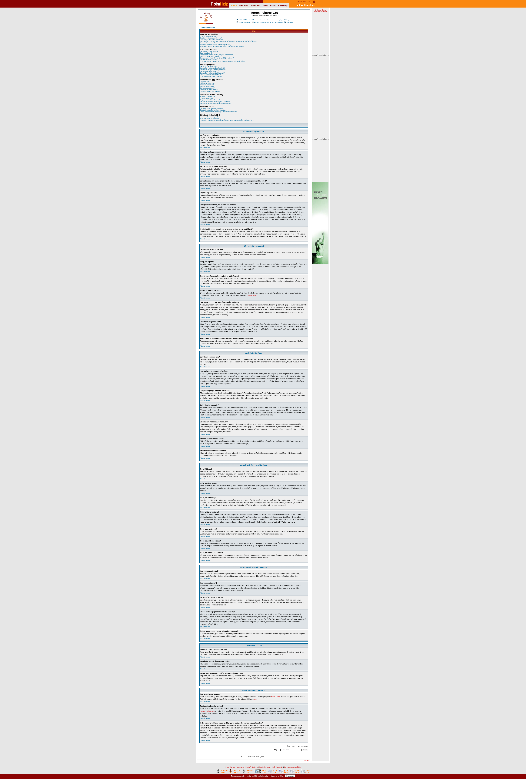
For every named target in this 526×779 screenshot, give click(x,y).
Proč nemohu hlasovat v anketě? (211, 76)
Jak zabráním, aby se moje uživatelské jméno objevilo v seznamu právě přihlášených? (229, 41)
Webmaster (240, 767)
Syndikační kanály (265, 767)
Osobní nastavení (245, 22)
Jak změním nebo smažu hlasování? (212, 73)
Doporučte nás (230, 767)
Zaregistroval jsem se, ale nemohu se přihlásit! (215, 44)
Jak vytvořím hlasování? (208, 71)
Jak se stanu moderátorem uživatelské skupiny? (216, 103)
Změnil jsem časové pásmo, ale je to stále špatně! (216, 54)
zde (255, 699)
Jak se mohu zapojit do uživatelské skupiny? (215, 101)
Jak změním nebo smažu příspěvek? (212, 68)
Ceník (324, 10)
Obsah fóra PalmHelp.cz (208, 27)
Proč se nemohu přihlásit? (208, 36)
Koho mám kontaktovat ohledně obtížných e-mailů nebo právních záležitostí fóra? (227, 120)
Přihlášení (290, 22)
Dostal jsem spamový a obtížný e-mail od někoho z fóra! (219, 111)
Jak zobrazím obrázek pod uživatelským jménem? (217, 58)
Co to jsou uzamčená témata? (210, 91)
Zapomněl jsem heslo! (207, 43)
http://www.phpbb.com (207, 711)
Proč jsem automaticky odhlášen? (211, 39)
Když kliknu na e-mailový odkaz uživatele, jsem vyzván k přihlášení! (222, 61)
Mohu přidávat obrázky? (208, 86)
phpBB (249, 757)
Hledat (247, 20)
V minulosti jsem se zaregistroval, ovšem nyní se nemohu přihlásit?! (222, 46)
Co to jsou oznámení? (207, 88)
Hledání (248, 767)
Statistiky (255, 767)
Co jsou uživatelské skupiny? (210, 100)
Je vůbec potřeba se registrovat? (211, 38)
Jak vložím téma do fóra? (208, 66)
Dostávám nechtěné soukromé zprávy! (213, 110)
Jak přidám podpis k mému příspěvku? (213, 70)
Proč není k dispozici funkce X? (210, 118)
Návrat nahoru (205, 147)
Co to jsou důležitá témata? (209, 90)
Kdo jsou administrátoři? (208, 96)
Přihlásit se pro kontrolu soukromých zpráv (268, 22)
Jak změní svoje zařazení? (209, 59)
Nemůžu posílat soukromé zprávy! (211, 108)
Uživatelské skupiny (275, 20)
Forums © (307, 760)
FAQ (240, 20)
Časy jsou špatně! (206, 53)
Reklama (318, 10)
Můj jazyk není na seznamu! (209, 56)
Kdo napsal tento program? (209, 117)
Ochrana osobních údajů (292, 767)
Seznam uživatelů (259, 20)
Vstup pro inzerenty (320, 11)
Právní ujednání (277, 767)
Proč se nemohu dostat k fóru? (210, 74)
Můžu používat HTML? (207, 83)
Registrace (289, 20)
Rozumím (290, 776)
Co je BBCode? (205, 81)
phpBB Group (252, 295)
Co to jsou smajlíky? (207, 85)
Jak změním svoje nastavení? (210, 51)
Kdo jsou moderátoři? (207, 98)
